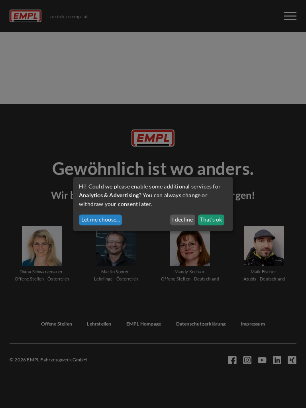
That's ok (211, 219)
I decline (182, 219)
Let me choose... (100, 219)
